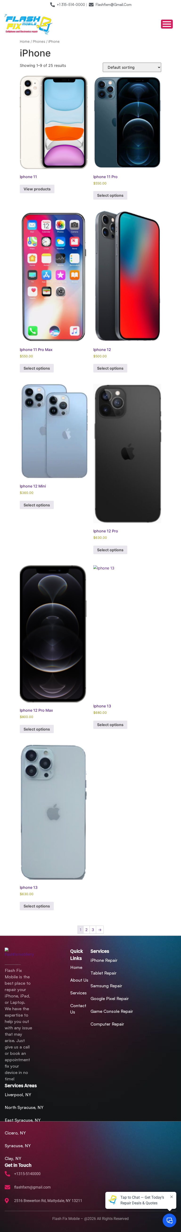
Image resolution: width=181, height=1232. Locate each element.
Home (25, 41)
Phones (39, 41)
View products (37, 189)
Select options (110, 195)
